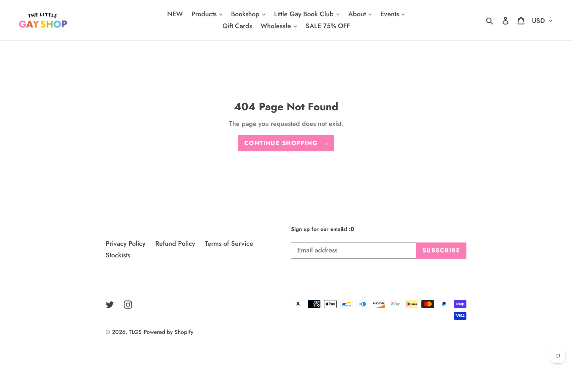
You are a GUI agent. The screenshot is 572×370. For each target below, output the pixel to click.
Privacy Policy (125, 243)
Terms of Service (229, 243)
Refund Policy (175, 243)
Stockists (118, 255)
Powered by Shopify (168, 332)
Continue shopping (281, 143)
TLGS (135, 332)
